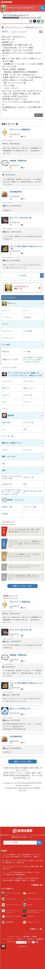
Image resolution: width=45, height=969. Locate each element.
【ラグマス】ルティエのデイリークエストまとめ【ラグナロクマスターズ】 (24, 566)
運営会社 (30, 939)
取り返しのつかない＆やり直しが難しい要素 (11, 477)
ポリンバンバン (7, 331)
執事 (24, 484)
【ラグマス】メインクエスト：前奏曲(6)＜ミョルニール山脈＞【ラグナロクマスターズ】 (24, 543)
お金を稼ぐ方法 (7, 484)
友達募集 (5, 514)
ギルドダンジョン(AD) (9, 367)
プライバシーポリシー (8, 939)
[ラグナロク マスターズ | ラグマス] (6, 3)
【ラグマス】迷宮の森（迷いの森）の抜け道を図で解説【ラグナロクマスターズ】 (24, 530)
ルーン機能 (27, 351)
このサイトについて (14, 936)
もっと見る (22, 275)
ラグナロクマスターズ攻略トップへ (21, 288)
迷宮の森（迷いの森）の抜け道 (32, 492)
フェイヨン (27, 402)
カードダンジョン (8, 338)
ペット (4, 429)
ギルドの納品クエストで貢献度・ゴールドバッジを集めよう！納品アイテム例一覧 (32, 360)
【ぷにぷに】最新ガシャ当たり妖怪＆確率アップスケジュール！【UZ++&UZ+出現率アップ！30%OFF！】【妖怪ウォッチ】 (21, 856)
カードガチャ (27, 450)
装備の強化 (5, 351)
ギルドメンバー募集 (29, 507)
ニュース (26, 310)
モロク (4, 402)
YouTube (33, 942)
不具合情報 (27, 317)
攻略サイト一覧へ (37, 929)
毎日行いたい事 (28, 477)
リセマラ (5, 450)
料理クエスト (6, 388)
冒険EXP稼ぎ (6, 422)
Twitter (29, 942)
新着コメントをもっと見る (22, 761)
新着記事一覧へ (37, 885)
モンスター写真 (28, 422)
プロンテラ (5, 395)
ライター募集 (22, 942)
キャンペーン (6, 310)
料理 (24, 429)
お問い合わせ (11, 941)
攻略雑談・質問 (7, 507)
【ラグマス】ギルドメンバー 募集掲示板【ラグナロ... (23, 27)
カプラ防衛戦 (27, 331)
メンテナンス (6, 317)
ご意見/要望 (25, 936)
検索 (39, 843)
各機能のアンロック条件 (10, 359)
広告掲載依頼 (39, 939)
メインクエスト (7, 381)
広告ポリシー (21, 939)
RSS (37, 942)
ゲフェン (5, 409)
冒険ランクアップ (29, 388)
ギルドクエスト (28, 381)
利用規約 (34, 936)
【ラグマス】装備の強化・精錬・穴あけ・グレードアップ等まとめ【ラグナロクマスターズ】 (24, 577)
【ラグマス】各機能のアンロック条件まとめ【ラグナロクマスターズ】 (24, 555)
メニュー (3, 948)
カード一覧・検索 (8, 436)
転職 (3, 464)
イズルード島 (27, 395)
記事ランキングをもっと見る (22, 586)
